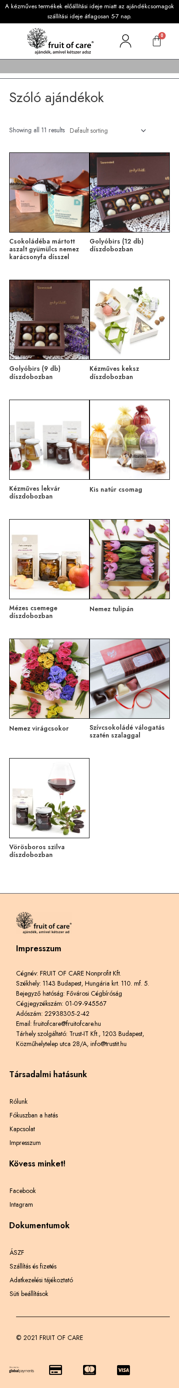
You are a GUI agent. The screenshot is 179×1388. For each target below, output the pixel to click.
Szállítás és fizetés (33, 1266)
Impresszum (25, 1142)
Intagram (21, 1204)
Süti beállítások (29, 1293)
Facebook (23, 1190)
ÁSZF (17, 1252)
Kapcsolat (22, 1128)
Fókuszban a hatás (34, 1115)
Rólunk (19, 1101)
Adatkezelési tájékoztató (41, 1280)
